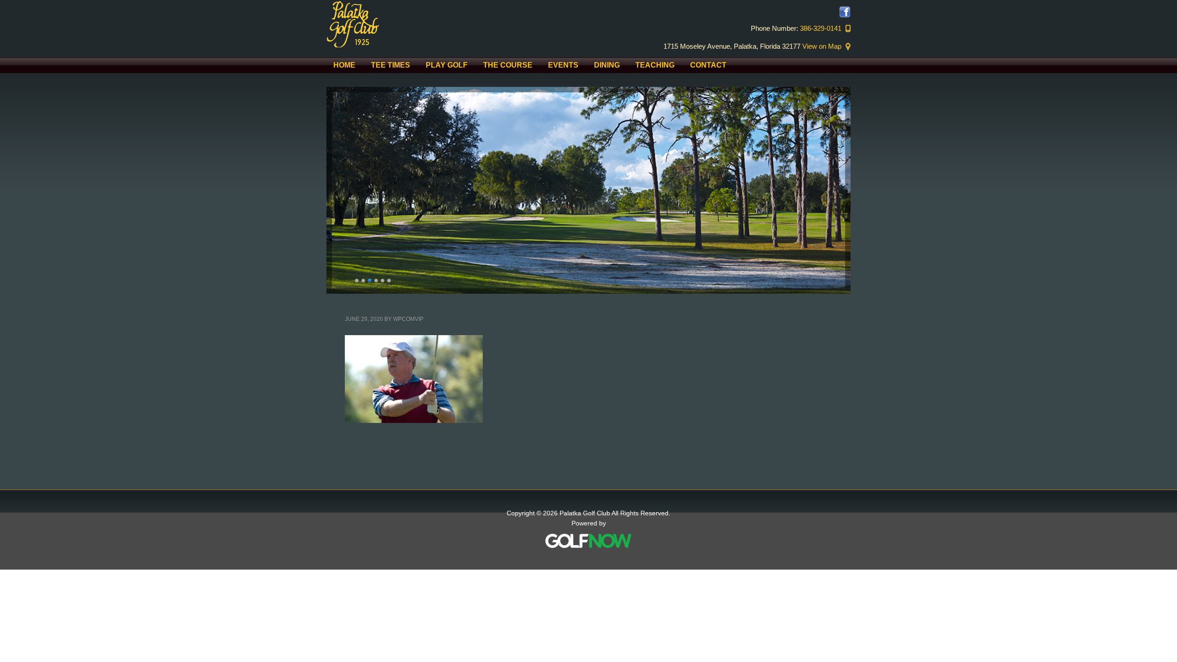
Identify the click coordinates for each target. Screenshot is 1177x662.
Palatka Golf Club (404, 23)
